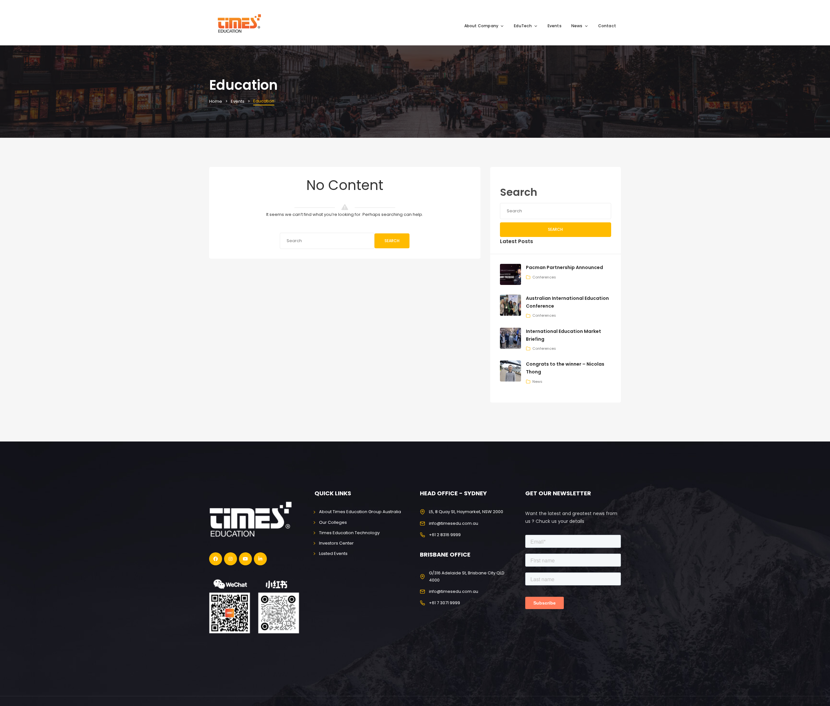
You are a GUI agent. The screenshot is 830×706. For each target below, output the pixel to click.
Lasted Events (333, 553)
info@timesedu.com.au (453, 523)
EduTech (523, 26)
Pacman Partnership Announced (564, 267)
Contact (607, 26)
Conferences (544, 277)
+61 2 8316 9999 (445, 535)
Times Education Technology (349, 533)
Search (392, 240)
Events (555, 26)
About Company (481, 26)
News (577, 26)
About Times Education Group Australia (360, 512)
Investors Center (336, 543)
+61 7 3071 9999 (444, 603)
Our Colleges (333, 522)
